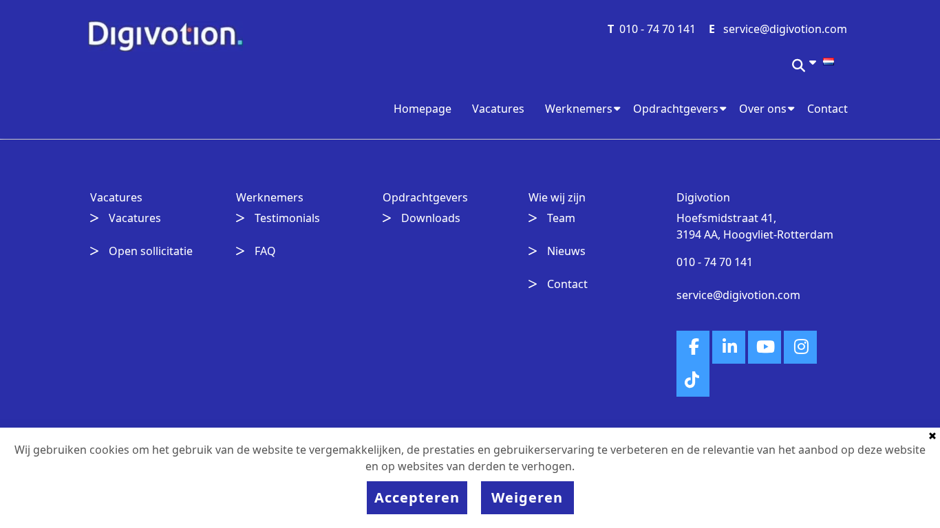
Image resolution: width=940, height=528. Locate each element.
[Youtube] (764, 347)
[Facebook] (692, 347)
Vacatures (498, 108)
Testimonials (287, 218)
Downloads (430, 218)
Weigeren (527, 497)
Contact (827, 108)
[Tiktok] (692, 380)
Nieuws (566, 250)
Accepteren (417, 497)
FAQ (265, 250)
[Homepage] (165, 35)
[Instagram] (800, 347)
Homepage (422, 108)
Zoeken (799, 70)
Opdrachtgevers (675, 108)
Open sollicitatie (151, 250)
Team (561, 218)
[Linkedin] (728, 347)
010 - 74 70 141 (657, 28)
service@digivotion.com (785, 28)
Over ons (763, 108)
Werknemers (578, 108)
